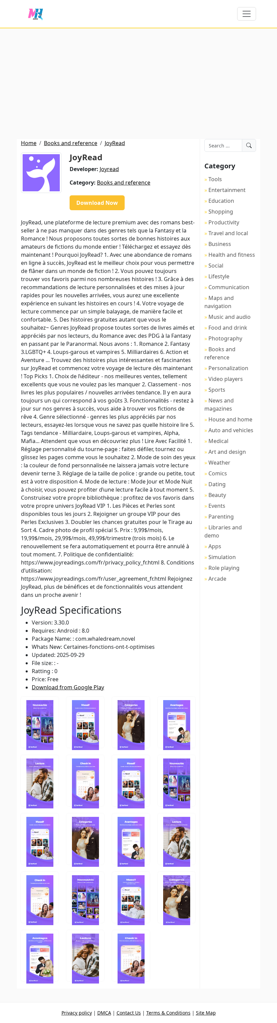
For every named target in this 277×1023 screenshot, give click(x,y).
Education (221, 200)
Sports (216, 389)
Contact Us (129, 1013)
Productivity (223, 222)
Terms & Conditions (168, 1013)
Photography (225, 338)
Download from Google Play (68, 687)
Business (219, 244)
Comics (217, 473)
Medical (218, 441)
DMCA (104, 1013)
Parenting (221, 516)
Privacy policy (76, 1013)
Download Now (97, 202)
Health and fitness (231, 254)
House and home (230, 419)
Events (216, 505)
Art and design (227, 451)
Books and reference (70, 143)
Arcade (217, 578)
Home (28, 143)
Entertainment (227, 190)
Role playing (224, 568)
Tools (215, 179)
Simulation (222, 557)
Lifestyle (218, 276)
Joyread (109, 169)
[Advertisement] (138, 83)
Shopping (220, 211)
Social (215, 265)
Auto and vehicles (230, 430)
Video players (225, 379)
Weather (219, 462)
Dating (217, 484)
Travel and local (228, 233)
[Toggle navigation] (246, 14)
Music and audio (229, 317)
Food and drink (227, 327)
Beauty (217, 495)
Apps (214, 546)
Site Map (206, 1013)
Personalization (228, 368)
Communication (228, 287)
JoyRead (115, 143)
